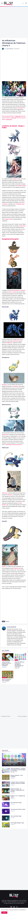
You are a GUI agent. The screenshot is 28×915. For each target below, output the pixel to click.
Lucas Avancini (11, 627)
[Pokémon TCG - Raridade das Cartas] (6, 797)
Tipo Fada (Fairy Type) (15, 802)
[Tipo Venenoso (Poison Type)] (6, 811)
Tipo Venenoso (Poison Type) (17, 809)
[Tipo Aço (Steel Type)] (6, 818)
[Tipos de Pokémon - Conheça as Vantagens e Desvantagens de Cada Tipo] (6, 770)
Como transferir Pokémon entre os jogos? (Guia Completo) (6, 663)
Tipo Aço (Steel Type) (15, 816)
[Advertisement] (14, 22)
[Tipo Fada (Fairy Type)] (6, 804)
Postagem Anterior (5, 716)
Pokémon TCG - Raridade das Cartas (17, 796)
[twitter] (14, 907)
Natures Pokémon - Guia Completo (7, 680)
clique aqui (18, 116)
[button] (2, 3)
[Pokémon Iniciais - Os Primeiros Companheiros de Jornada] (6, 790)
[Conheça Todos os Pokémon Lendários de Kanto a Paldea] (6, 784)
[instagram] (17, 907)
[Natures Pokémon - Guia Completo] (6, 777)
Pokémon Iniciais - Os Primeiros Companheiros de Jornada (17, 790)
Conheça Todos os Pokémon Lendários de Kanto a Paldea (17, 783)
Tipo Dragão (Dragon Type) (17, 822)
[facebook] (11, 907)
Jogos (7, 621)
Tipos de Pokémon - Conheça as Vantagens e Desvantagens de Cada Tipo (20, 664)
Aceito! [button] (4, 912)
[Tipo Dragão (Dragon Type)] (6, 824)
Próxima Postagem (22, 716)
